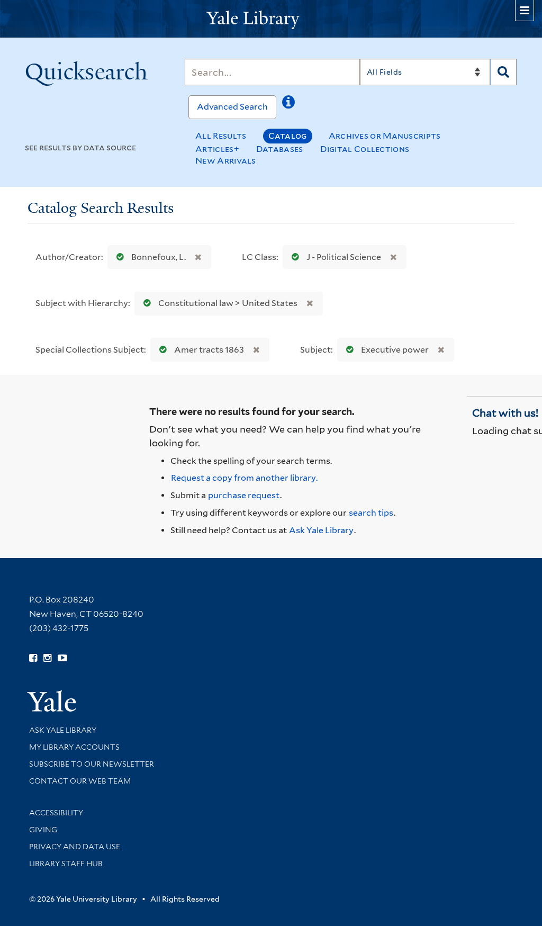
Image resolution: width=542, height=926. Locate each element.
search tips (371, 513)
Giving (43, 829)
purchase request (243, 495)
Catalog (287, 136)
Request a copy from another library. (244, 478)
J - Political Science (344, 257)
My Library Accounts (74, 747)
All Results (220, 136)
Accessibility (56, 812)
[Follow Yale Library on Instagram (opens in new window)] (47, 658)
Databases (279, 149)
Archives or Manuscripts (385, 136)
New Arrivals (225, 161)
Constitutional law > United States (228, 303)
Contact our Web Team (80, 781)
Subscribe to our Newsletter (91, 764)
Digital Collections (365, 149)
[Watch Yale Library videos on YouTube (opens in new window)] (62, 658)
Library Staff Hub (66, 863)
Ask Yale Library (321, 530)
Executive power (394, 350)
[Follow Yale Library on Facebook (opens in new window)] (33, 658)
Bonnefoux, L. (158, 257)
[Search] (503, 72)
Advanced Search (232, 107)
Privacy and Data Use (74, 846)
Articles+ (217, 149)
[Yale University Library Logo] (271, 18)
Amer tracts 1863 (209, 350)
